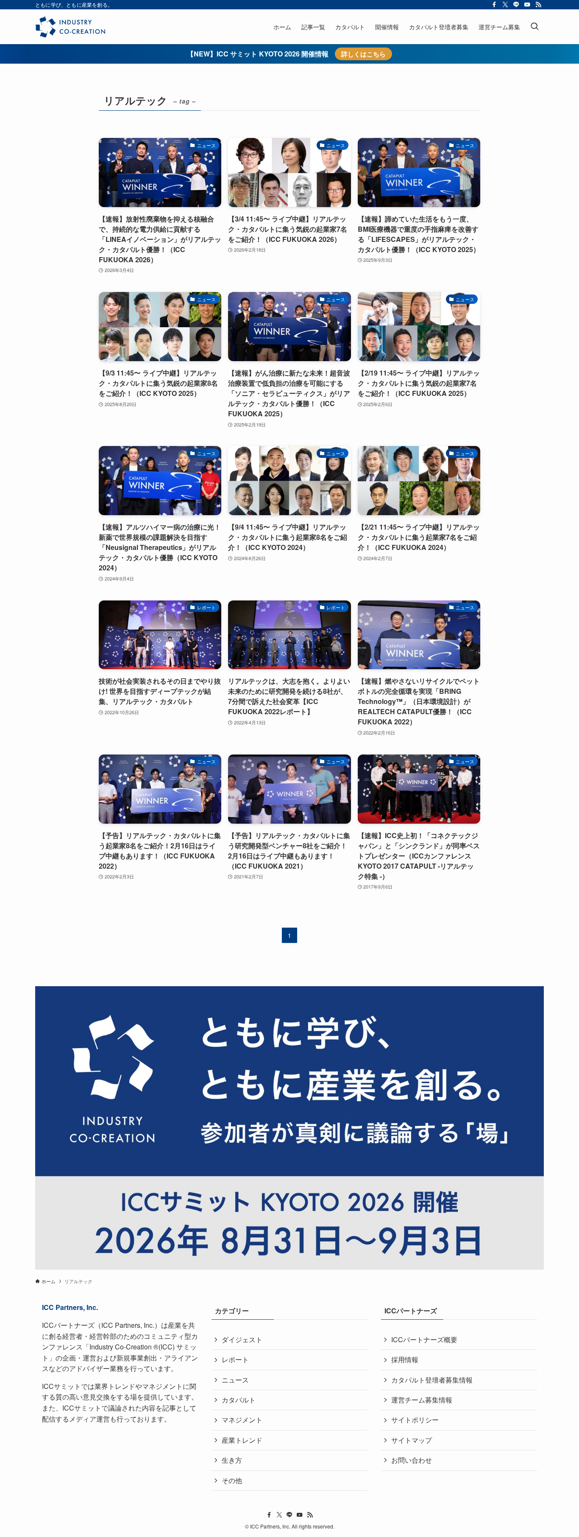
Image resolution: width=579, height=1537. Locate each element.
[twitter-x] (505, 4)
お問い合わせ (411, 1460)
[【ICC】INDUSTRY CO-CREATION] (70, 26)
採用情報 (404, 1359)
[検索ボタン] (534, 26)
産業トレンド (242, 1440)
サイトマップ (411, 1440)
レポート (235, 1359)
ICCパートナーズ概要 (424, 1339)
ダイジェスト (242, 1339)
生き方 (232, 1460)
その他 (232, 1480)
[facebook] (494, 4)
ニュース (235, 1380)
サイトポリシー (415, 1420)
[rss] (538, 4)
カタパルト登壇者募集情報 (432, 1380)
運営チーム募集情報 (421, 1400)
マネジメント (242, 1420)
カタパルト (239, 1400)
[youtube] (527, 4)
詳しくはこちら (363, 54)
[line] (516, 4)
